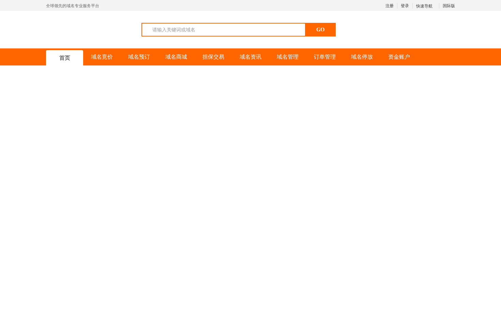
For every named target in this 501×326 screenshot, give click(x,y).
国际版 (449, 5)
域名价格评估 (171, 198)
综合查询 (65, 198)
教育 (219, 251)
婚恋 (349, 251)
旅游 (372, 251)
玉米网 (79, 29)
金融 (293, 251)
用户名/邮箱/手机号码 (406, 95)
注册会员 (419, 124)
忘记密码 (440, 124)
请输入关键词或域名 (173, 29)
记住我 (379, 124)
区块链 (398, 251)
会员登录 (407, 141)
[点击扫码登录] (407, 167)
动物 (242, 251)
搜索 (271, 215)
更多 (444, 251)
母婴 (196, 251)
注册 (389, 5)
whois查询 (115, 198)
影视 (423, 251)
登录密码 (393, 110)
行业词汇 (321, 251)
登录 (405, 5)
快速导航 (425, 6)
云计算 (138, 251)
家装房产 (168, 251)
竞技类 (268, 251)
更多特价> (317, 77)
